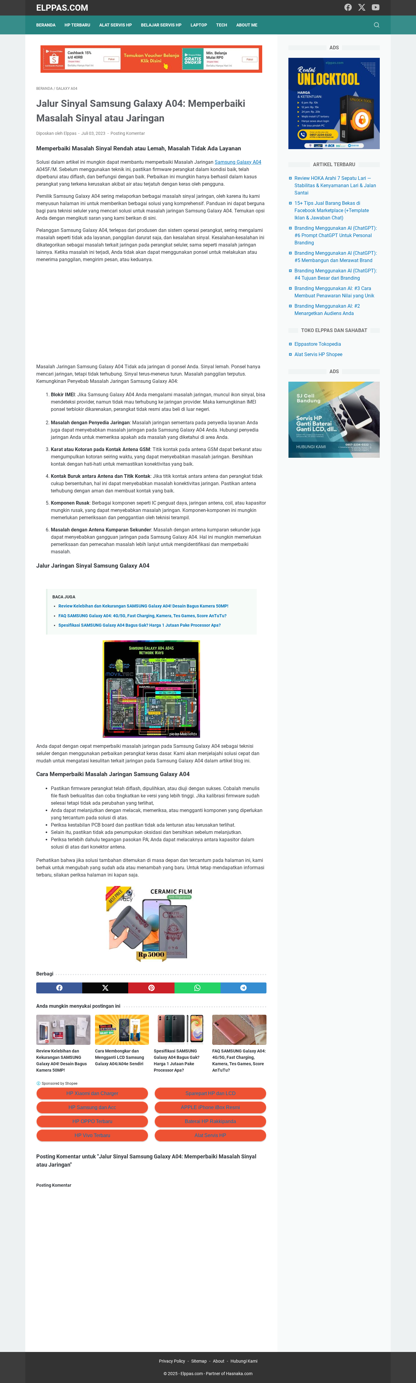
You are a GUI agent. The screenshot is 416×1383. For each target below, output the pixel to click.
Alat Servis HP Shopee (318, 354)
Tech (221, 25)
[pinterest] (151, 987)
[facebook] (348, 8)
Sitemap (199, 1361)
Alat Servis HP (115, 25)
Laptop (199, 25)
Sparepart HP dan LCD (210, 1093)
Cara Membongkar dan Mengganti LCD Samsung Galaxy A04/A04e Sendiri (119, 1057)
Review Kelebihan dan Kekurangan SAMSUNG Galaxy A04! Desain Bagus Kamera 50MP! (143, 606)
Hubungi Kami (244, 1361)
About (218, 1361)
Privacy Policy (172, 1361)
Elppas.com (62, 8)
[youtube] (375, 8)
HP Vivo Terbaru (92, 1135)
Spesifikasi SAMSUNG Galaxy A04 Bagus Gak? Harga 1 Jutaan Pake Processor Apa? (139, 625)
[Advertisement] (151, 313)
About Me (246, 25)
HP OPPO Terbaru (92, 1121)
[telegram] (243, 987)
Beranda (45, 25)
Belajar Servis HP (161, 25)
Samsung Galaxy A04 (238, 162)
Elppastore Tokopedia (317, 344)
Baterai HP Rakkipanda (210, 1121)
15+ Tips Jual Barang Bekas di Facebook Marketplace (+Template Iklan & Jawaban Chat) (331, 210)
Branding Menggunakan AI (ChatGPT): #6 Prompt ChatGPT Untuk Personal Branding (335, 235)
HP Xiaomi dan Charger (92, 1093)
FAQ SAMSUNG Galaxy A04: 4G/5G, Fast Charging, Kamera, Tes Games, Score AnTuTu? (142, 615)
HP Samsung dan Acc (92, 1107)
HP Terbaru (77, 25)
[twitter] (362, 8)
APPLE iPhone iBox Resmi (210, 1107)
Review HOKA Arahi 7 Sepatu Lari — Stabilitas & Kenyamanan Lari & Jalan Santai (335, 185)
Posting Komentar (128, 133)
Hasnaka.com (239, 1373)
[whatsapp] (197, 987)
